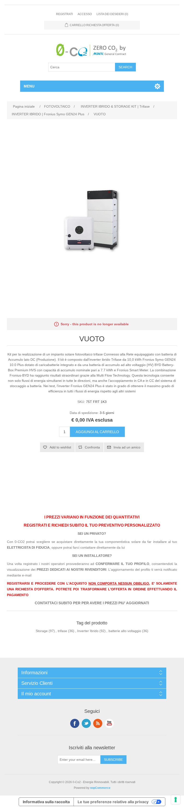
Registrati (64, 14)
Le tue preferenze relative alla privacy (113, 801)
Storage (42, 631)
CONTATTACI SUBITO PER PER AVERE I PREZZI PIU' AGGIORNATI (92, 603)
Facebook (74, 723)
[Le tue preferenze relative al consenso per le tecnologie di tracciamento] (175, 799)
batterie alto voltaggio (125, 631)
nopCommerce (100, 788)
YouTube (109, 723)
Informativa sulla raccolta (46, 801)
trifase (62, 631)
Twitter (86, 723)
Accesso (85, 14)
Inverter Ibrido (87, 631)
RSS (97, 723)
